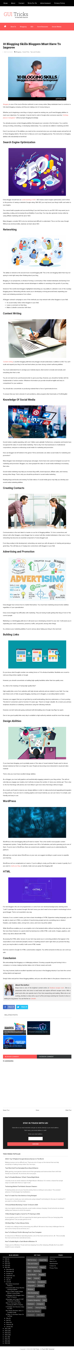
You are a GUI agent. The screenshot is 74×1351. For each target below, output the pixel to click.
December (9, 1269)
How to (42, 1267)
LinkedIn (33, 998)
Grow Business (42, 27)
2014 (6, 1343)
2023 (6, 1265)
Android (36, 1278)
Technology (31, 1282)
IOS (44, 1300)
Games (30, 1307)
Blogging (23, 27)
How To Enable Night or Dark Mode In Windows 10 (21, 1241)
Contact (21, 3)
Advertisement (45, 3)
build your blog (15, 866)
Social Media (56, 27)
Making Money (40, 1307)
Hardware (31, 1304)
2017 (6, 1337)
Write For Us (32, 3)
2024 (6, 1263)
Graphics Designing (34, 1300)
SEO (32, 27)
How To (13, 27)
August (8, 1277)
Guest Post (25, 52)
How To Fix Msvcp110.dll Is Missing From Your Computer (23, 1232)
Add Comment (8, 52)
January (8, 1326)
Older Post (68, 1110)
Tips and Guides (35, 52)
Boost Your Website (34, 1311)
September (9, 1275)
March (8, 1322)
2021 (6, 1328)
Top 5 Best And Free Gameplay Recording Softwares (21, 1168)
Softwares (31, 1296)
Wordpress (7, 34)
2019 (6, 1332)
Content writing (8, 362)
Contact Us (53, 1266)
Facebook (31, 1315)
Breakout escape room (57, 988)
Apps (29, 1278)
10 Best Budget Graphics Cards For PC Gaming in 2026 (22, 1214)
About (13, 3)
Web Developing (33, 1293)
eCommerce (41, 1296)
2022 (6, 1267)
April (7, 1320)
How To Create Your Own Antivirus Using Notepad (21, 1195)
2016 (6, 1339)
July (7, 1279)
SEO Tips (40, 1315)
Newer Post (6, 1110)
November (9, 1271)
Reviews (40, 1285)
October (8, 1273)
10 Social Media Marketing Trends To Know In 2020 (21, 1205)
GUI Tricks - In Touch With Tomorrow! (43, 1349)
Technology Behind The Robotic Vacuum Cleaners (21, 1186)
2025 (6, 1261)
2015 (6, 1341)
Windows (30, 1289)
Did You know (32, 1260)
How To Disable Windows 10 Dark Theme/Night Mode (22, 1177)
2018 (6, 1334)
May (7, 1318)
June (7, 1282)
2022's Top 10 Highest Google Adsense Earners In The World (24, 1159)
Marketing (37, 1271)
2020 (6, 1330)
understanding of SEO (29, 200)
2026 (6, 1259)
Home (5, 3)
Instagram (40, 1304)
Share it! (11, 1007)
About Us (52, 1259)
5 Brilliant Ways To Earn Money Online (17, 1223)
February (9, 1324)
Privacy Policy (59, 3)
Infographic (19, 34)
